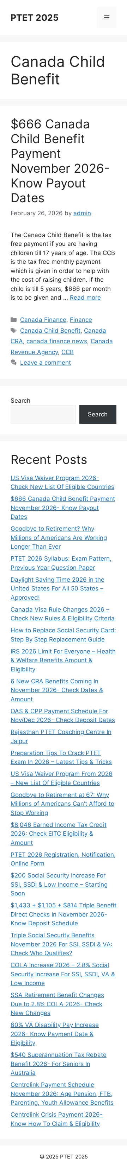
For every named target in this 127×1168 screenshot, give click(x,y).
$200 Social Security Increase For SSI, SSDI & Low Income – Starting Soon (59, 884)
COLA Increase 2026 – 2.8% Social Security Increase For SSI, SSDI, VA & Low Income (63, 974)
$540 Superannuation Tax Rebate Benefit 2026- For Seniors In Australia (59, 1063)
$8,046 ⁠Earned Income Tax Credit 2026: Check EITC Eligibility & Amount (59, 833)
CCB (67, 352)
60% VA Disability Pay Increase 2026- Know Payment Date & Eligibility (55, 1033)
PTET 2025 (35, 17)
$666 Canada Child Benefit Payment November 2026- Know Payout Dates (60, 160)
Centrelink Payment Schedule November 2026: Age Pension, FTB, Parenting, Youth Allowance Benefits (62, 1093)
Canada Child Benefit (50, 330)
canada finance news (56, 341)
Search (20, 400)
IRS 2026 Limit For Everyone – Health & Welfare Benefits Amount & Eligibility (63, 660)
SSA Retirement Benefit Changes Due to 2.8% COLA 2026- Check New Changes (57, 1003)
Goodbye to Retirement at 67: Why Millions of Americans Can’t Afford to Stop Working (62, 803)
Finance (81, 319)
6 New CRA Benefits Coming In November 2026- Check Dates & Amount (57, 690)
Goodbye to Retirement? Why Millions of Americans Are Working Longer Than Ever (59, 537)
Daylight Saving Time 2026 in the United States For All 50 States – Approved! (57, 588)
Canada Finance (43, 319)
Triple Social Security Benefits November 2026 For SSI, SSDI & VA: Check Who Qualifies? (62, 944)
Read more (85, 297)
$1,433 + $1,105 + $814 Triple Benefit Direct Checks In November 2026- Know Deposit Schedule (63, 914)
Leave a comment (45, 362)
